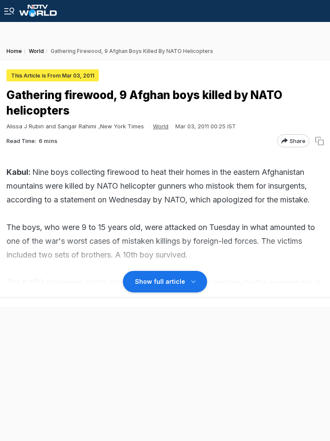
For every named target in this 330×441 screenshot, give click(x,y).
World (160, 126)
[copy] (319, 141)
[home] (38, 8)
